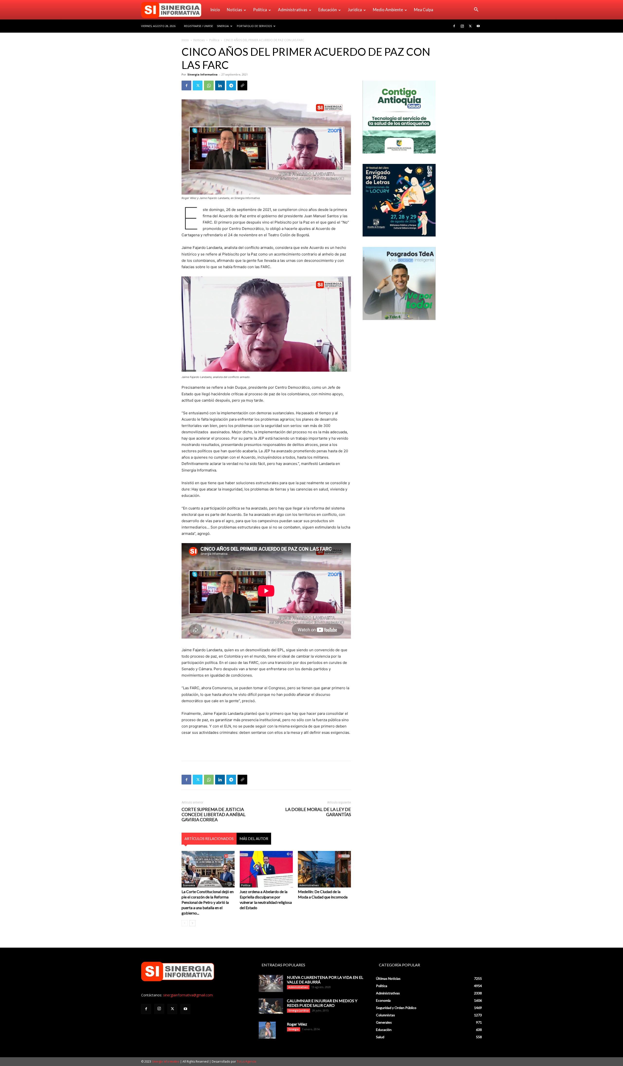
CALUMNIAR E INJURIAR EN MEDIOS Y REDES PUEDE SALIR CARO (322, 1003)
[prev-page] (185, 923)
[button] (476, 10)
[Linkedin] (220, 85)
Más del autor (253, 838)
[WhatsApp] (209, 85)
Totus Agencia (246, 1061)
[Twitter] (470, 26)
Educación (327, 9)
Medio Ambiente (388, 9)
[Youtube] (478, 26)
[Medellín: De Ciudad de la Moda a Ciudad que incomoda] (324, 869)
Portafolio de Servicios (254, 26)
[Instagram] (462, 26)
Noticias (234, 9)
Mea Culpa (423, 9)
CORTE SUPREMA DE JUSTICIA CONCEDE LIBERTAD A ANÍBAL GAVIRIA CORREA (214, 814)
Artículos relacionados (209, 838)
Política (260, 9)
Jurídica (355, 9)
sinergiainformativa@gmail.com (188, 995)
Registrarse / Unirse (198, 26)
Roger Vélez (297, 1024)
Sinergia (223, 26)
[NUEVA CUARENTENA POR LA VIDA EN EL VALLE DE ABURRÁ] (271, 983)
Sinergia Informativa (202, 74)
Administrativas (292, 9)
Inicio (215, 9)
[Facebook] (454, 26)
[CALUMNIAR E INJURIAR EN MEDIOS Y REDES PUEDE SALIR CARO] (271, 1006)
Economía (189, 885)
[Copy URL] (242, 85)
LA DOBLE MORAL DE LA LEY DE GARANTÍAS (318, 812)
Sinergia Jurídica (298, 1010)
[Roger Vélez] (267, 1030)
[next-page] (192, 923)
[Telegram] (231, 85)
